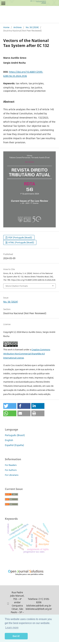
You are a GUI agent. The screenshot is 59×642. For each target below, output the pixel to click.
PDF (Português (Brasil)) (20, 237)
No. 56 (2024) (32, 27)
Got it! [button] (16, 636)
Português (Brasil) (15, 435)
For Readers (11, 465)
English (9, 440)
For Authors (11, 469)
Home (6, 27)
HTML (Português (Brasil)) (21, 242)
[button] (9, 406)
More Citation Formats (17, 285)
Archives (17, 27)
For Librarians (11, 474)
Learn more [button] (12, 627)
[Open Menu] (3, 3)
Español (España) (14, 445)
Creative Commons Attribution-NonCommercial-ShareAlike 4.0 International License (26, 353)
